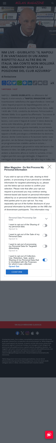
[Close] (50, 167)
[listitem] (28, 219)
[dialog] (28, 221)
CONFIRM (17, 272)
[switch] (45, 225)
